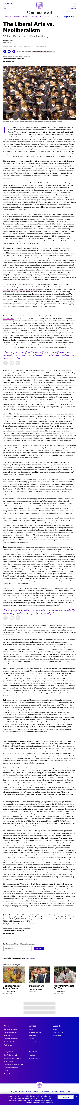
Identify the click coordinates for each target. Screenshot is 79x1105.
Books (25, 16)
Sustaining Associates (11, 1067)
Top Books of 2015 (8, 61)
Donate (73, 3)
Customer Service (34, 1042)
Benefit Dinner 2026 (10, 1055)
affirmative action (40, 833)
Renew (55, 1029)
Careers (31, 1038)
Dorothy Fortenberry (36, 989)
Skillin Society (8, 1061)
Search (73, 6)
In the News (8, 1035)
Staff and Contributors (11, 1038)
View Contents (30, 958)
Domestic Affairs (9, 46)
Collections (45, 16)
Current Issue (8, 3)
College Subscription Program (13, 1064)
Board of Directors (10, 1042)
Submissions (33, 1035)
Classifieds (32, 1055)
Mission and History (10, 1029)
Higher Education (40, 46)
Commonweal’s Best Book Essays (13, 58)
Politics (17, 16)
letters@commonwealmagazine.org (44, 51)
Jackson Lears (8, 40)
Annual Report (8, 1074)
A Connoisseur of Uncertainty (27, 924)
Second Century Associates (12, 1058)
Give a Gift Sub (58, 1032)
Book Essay (28, 46)
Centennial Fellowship (11, 1032)
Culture (34, 16)
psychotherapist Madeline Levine (54, 484)
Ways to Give (68, 16)
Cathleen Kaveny (10, 991)
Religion (8, 16)
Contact (31, 1029)
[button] (4, 52)
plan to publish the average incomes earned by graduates (38, 288)
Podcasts (6, 8)
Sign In (73, 8)
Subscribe (57, 16)
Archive (6, 6)
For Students (57, 1035)
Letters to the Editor (35, 1032)
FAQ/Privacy (8, 1045)
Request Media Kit (34, 1058)
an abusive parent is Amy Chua (53, 486)
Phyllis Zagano (60, 991)
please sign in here (24, 1098)
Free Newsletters (70, 11)
